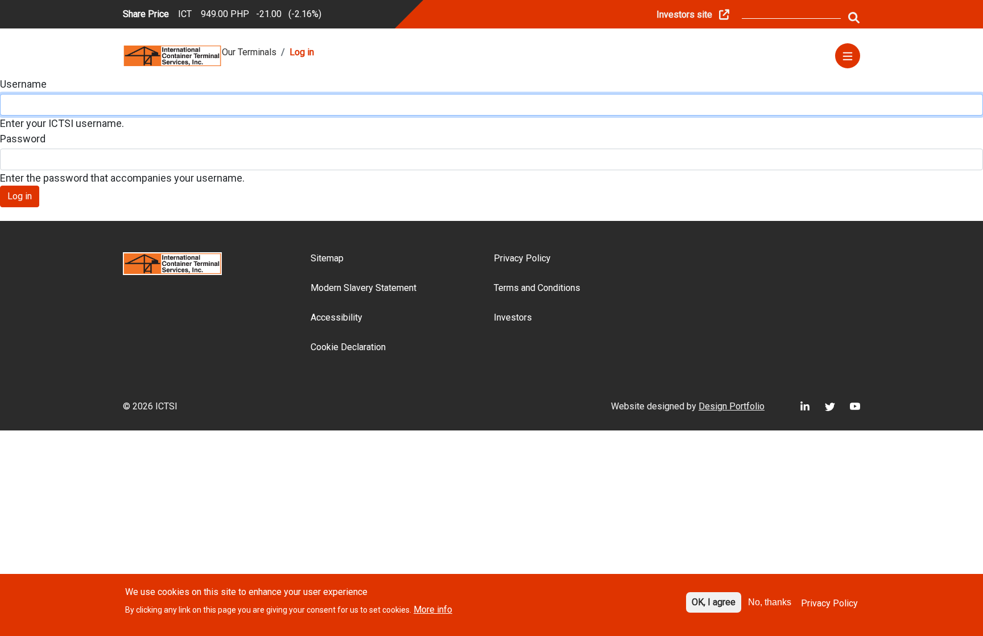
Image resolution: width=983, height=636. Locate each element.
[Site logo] (172, 55)
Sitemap (327, 258)
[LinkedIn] (797, 406)
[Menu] (847, 55)
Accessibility (336, 317)
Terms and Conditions (537, 287)
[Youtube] (847, 406)
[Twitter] (822, 406)
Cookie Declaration (348, 347)
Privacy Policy (522, 258)
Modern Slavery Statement (363, 287)
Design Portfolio (732, 406)
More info (433, 609)
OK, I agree (714, 602)
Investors (513, 317)
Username (23, 84)
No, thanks (769, 602)
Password (23, 139)
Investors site (684, 14)
